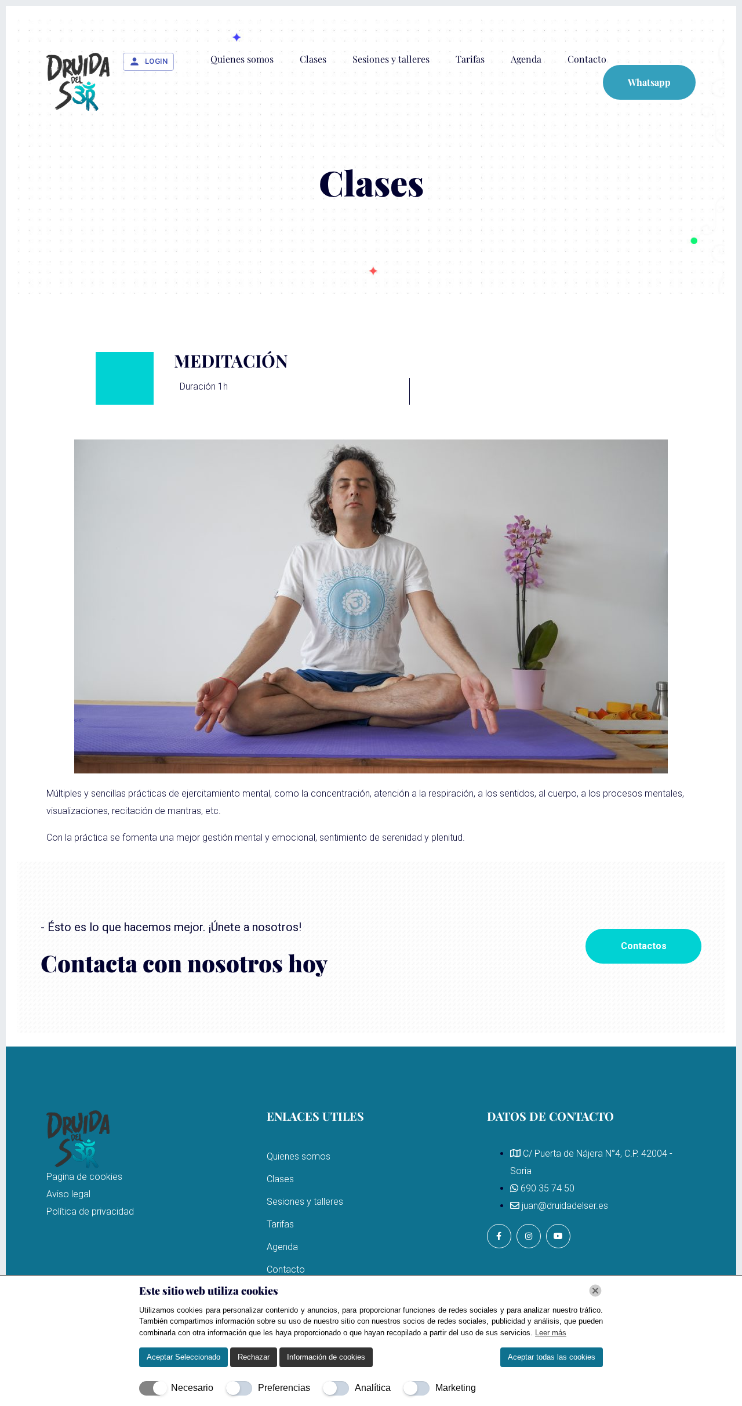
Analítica (373, 1388)
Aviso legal (68, 1194)
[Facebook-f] (499, 1236)
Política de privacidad (90, 1211)
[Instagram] (529, 1236)
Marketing (455, 1388)
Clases (313, 59)
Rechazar (254, 1357)
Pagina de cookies (84, 1176)
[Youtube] (558, 1236)
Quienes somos (242, 59)
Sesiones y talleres (391, 59)
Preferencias (284, 1388)
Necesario (192, 1388)
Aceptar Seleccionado (183, 1357)
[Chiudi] (595, 1290)
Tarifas (470, 59)
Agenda (526, 59)
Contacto (587, 59)
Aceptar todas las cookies (551, 1357)
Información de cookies (326, 1357)
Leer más (550, 1332)
